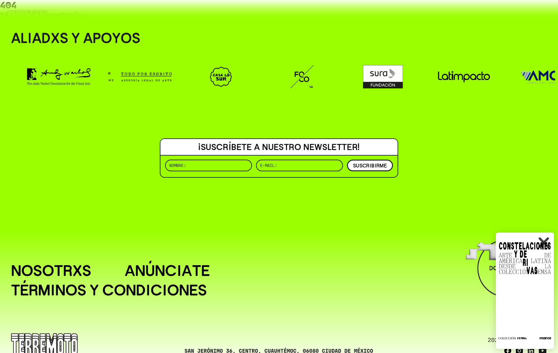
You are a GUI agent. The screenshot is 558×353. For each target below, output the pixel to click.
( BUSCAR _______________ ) (450, 13)
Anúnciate (167, 270)
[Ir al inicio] (27, 16)
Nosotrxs (51, 270)
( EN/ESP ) (526, 13)
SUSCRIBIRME (370, 165)
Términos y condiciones (109, 290)
